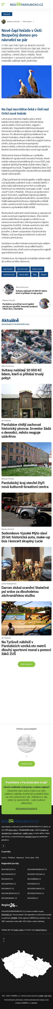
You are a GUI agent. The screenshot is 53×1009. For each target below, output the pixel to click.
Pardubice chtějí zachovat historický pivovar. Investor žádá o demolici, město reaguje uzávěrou (26, 430)
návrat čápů (23, 275)
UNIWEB (14, 918)
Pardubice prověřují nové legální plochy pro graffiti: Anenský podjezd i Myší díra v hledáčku (19, 306)
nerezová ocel (8, 275)
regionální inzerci (30, 837)
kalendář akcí (17, 833)
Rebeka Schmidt (13, 21)
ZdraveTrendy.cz (41, 930)
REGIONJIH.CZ (7, 879)
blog (34, 275)
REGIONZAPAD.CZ (8, 874)
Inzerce (4, 858)
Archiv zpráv (29, 858)
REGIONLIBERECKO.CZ (10, 893)
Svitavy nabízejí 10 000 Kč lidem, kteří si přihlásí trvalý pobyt (31, 292)
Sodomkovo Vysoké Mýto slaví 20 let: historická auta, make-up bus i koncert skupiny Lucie (25, 537)
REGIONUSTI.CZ (7, 889)
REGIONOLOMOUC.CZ (35, 889)
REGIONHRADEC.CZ (9, 898)
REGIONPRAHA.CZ (8, 884)
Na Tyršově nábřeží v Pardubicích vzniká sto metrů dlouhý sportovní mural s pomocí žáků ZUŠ (26, 648)
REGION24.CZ (32, 898)
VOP (45, 996)
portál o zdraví (19, 930)
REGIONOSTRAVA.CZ (35, 893)
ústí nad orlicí (22, 269)
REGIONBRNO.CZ (34, 879)
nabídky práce (28, 833)
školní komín (37, 269)
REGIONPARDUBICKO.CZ (37, 869)
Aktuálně (6, 14)
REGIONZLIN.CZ (33, 884)
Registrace (20, 858)
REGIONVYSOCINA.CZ (36, 874)
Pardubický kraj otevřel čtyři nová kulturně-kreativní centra (24, 484)
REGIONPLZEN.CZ (8, 869)
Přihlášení (11, 858)
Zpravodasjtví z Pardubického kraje (15, 324)
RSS (37, 858)
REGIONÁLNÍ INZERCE (26, 809)
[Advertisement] (24, 696)
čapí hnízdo (8, 269)
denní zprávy (13, 830)
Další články (26, 664)
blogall (43, 275)
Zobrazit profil (26, 764)
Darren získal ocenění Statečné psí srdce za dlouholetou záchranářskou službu (25, 591)
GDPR (41, 996)
